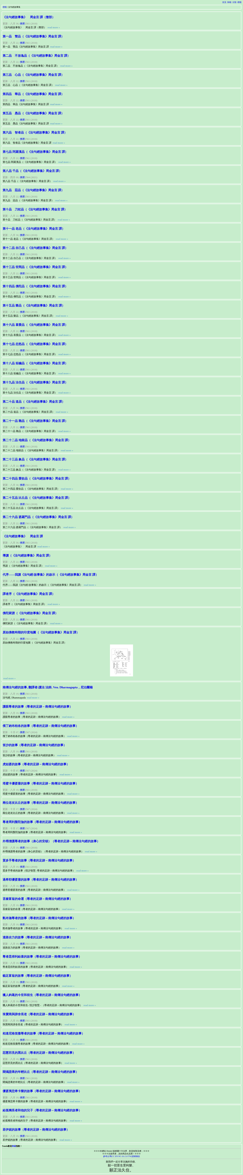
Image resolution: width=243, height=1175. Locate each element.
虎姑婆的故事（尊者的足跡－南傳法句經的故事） (36, 764)
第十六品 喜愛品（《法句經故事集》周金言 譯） (35, 324)
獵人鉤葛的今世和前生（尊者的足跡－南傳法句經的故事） (42, 995)
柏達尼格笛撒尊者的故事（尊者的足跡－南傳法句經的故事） (44, 1033)
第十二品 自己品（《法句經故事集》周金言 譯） (35, 247)
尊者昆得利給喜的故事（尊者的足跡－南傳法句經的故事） (42, 956)
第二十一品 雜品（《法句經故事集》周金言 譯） (35, 420)
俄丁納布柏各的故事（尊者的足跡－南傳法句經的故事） (41, 725)
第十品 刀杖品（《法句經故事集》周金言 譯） (35, 209)
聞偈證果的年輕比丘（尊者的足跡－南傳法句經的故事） (41, 1071)
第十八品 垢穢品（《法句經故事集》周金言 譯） (35, 363)
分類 (234, 2)
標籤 (239, 2)
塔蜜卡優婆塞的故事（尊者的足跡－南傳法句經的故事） (41, 783)
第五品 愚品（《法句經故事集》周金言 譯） (33, 113)
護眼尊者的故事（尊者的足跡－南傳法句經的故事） (38, 706)
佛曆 (22, 23)
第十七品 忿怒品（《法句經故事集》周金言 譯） (35, 344)
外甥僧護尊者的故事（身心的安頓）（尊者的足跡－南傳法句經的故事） (51, 841)
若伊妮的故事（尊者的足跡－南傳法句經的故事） (36, 1129)
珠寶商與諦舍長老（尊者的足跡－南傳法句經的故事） (39, 1014)
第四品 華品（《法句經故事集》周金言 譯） (33, 94)
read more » (53, 27)
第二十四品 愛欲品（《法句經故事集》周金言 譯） (37, 478)
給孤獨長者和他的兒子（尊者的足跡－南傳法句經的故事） (42, 1110)
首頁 (224, 2)
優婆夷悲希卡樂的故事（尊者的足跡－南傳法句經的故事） (42, 1091)
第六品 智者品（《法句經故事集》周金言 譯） (35, 132)
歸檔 (229, 2)
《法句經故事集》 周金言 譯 (23, 536)
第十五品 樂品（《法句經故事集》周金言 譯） (34, 305)
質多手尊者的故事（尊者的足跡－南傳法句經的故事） (39, 860)
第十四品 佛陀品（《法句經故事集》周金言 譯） (35, 286)
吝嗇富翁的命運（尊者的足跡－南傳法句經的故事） (38, 898)
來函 (14, 1146)
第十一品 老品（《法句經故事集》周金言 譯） (34, 228)
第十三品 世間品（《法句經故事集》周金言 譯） (35, 267)
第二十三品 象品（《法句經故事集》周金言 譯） (35, 459)
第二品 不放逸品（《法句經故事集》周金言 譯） (36, 55)
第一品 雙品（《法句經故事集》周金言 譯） (33, 36)
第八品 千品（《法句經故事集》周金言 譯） (32, 170)
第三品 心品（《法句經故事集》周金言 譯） (33, 74)
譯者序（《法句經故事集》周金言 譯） (29, 593)
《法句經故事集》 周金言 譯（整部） (29, 17)
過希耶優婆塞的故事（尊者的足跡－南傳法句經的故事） (41, 879)
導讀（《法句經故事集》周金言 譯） (27, 555)
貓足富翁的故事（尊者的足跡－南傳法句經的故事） (38, 975)
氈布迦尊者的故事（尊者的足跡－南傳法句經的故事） (39, 918)
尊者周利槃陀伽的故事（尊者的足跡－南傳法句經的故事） (42, 822)
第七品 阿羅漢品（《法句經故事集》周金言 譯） (35, 151)
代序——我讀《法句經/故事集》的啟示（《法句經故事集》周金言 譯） (50, 574)
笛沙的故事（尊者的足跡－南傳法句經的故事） (34, 745)
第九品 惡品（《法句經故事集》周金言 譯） (33, 190)
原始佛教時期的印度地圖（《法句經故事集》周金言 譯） (41, 632)
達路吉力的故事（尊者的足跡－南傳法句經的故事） (38, 937)
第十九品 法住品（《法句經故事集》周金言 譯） (35, 382)
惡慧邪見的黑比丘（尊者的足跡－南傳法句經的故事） (39, 1052)
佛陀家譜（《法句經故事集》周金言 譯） (30, 613)
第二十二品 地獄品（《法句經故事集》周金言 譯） (37, 440)
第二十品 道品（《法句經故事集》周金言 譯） (34, 401)
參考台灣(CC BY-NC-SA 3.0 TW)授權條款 (121, 1156)
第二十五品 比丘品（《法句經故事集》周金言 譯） (37, 497)
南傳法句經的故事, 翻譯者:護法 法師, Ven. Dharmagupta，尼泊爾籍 (48, 687)
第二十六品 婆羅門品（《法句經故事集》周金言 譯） (38, 517)
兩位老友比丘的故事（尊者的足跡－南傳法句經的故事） (41, 802)
